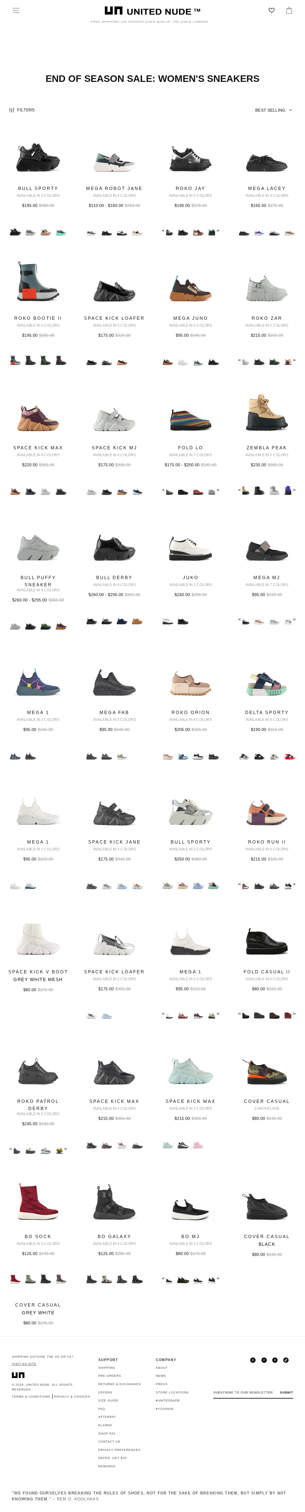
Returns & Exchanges (119, 1384)
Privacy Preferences (119, 1450)
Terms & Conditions (31, 1396)
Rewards (107, 1466)
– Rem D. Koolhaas (149, 1496)
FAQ (101, 1408)
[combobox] (275, 110)
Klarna (105, 1425)
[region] (152, 110)
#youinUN (165, 1408)
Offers (105, 1392)
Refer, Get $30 (112, 1458)
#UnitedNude (168, 1400)
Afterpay (107, 1417)
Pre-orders (109, 1375)
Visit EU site (24, 1364)
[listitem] (38, 185)
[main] (152, 728)
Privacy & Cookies (72, 1396)
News (161, 1375)
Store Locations (172, 1392)
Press (162, 1384)
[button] (274, 110)
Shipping (106, 1367)
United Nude (38, 1384)
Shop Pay (107, 1433)
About (162, 1367)
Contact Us (109, 1441)
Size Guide (108, 1400)
